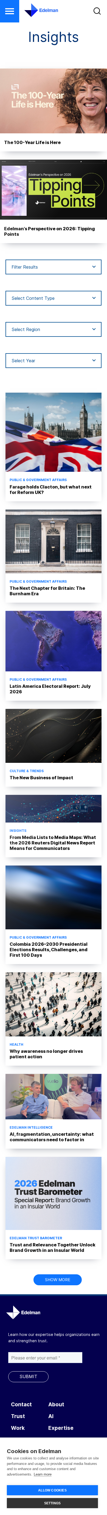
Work (18, 1428)
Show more (57, 1279)
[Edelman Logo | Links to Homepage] (38, 10)
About (56, 1404)
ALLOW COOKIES (52, 1490)
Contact (21, 1404)
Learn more (43, 1474)
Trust (18, 1416)
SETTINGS (52, 1503)
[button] (9, 11)
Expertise (61, 1428)
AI (51, 1416)
